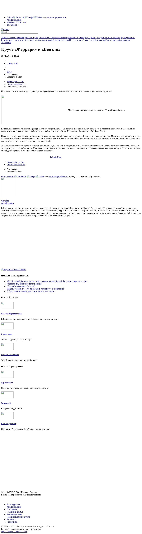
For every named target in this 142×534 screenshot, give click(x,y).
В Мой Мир (12, 63)
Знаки (81, 37)
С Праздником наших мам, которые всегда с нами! (30, 291)
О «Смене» (12, 509)
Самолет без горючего (10, 355)
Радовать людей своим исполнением (24, 284)
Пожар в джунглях (8, 424)
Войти (10, 17)
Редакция (11, 519)
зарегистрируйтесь (58, 176)
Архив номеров (14, 20)
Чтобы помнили (123, 40)
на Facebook (12, 25)
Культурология (128, 37)
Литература (63, 40)
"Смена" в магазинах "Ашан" (21, 286)
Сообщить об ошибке (17, 86)
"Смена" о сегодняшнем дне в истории (19, 37)
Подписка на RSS (15, 512)
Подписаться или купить (18, 517)
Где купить (12, 522)
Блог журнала (13, 504)
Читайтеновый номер (7, 202)
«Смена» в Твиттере (16, 22)
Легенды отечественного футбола (41, 40)
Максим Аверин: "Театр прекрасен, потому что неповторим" (36, 289)
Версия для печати (15, 81)
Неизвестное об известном (81, 40)
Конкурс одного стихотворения (105, 37)
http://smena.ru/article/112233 (14, 531)
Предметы (100, 40)
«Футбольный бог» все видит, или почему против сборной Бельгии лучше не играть (47, 281)
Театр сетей (6, 403)
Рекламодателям (14, 514)
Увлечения (110, 40)
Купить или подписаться (13, 40)
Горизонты (44, 37)
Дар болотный (7, 382)
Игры (87, 37)
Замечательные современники (63, 37)
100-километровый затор (11, 313)
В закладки (12, 74)
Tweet (9, 72)
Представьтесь (8, 176)
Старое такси (6, 334)
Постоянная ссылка (16, 84)
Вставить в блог (14, 77)
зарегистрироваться (56, 17)
